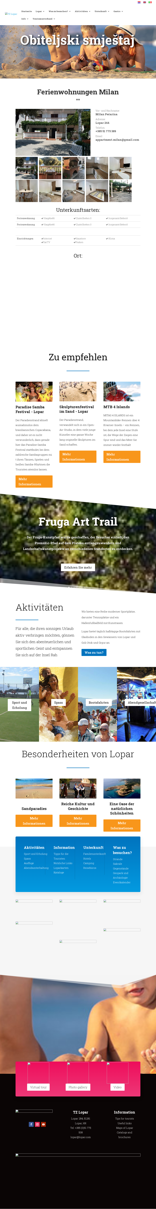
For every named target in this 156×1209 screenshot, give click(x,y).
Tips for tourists (124, 1118)
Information (64, 847)
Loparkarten (61, 867)
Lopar (39, 11)
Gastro (116, 11)
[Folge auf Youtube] (43, 1124)
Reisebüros (89, 867)
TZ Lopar (80, 1112)
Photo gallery (78, 1087)
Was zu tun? (94, 652)
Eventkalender (122, 882)
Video (117, 1087)
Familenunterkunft (94, 853)
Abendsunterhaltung (36, 867)
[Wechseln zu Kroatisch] (139, 3)
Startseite (26, 11)
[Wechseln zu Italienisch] (150, 3)
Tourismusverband (42, 19)
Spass (58, 702)
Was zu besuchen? (58, 11)
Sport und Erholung (19, 705)
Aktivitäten (81, 11)
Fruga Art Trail (78, 521)
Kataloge (59, 872)
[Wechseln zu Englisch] (144, 3)
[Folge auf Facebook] (31, 1124)
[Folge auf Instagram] (37, 1124)
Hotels (87, 858)
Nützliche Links (63, 863)
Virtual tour (38, 1087)
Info (23, 19)
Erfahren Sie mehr (78, 567)
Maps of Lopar (124, 1127)
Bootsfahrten (99, 702)
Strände (117, 859)
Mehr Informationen (30, 481)
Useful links (125, 1123)
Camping (88, 863)
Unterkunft (101, 11)
